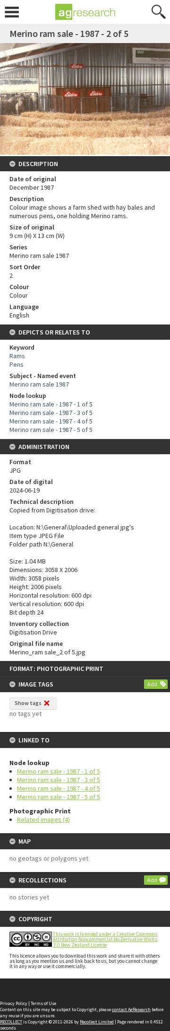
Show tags (28, 702)
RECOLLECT (11, 1022)
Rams (17, 356)
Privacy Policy (13, 1003)
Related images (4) (43, 819)
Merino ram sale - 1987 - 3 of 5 (58, 779)
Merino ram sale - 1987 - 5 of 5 (58, 797)
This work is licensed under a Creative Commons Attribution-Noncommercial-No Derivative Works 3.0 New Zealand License (105, 939)
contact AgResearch (131, 1009)
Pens (16, 364)
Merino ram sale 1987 (39, 384)
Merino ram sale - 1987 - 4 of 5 (58, 788)
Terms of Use (43, 1003)
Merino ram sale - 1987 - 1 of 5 (58, 771)
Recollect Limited (97, 1022)
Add (152, 683)
